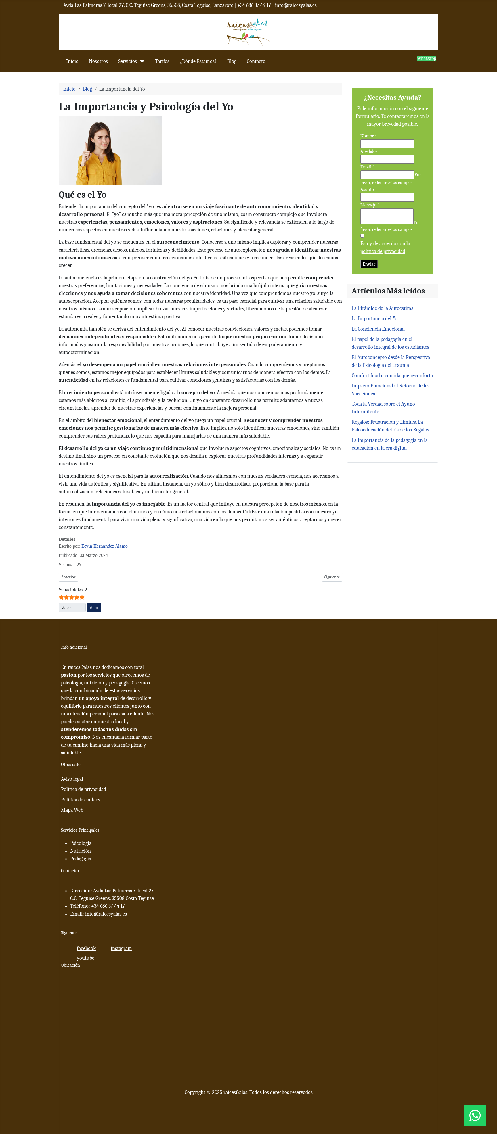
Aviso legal (72, 779)
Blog (231, 61)
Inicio (72, 61)
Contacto (256, 61)
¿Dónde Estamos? (198, 61)
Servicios (127, 61)
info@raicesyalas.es (296, 5)
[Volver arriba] (489, 1126)
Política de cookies (80, 800)
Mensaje (369, 205)
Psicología (80, 843)
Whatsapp (426, 58)
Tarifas (162, 61)
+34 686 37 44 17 (254, 5)
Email (367, 167)
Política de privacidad (83, 789)
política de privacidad (382, 251)
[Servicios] (141, 61)
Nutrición (80, 851)
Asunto (367, 189)
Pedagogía (80, 859)
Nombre (368, 136)
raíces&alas (80, 667)
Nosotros (98, 61)
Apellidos (368, 151)
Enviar (369, 264)
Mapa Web (72, 810)
